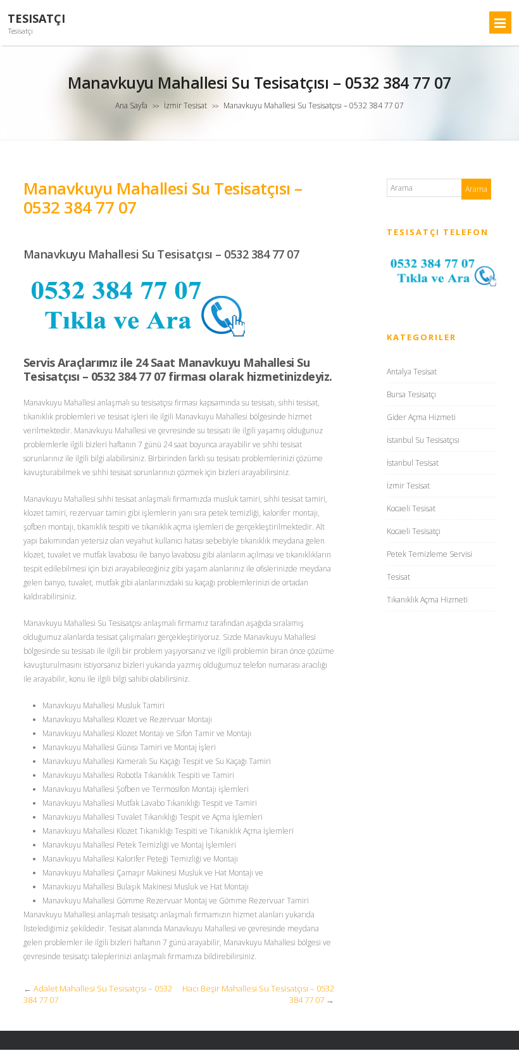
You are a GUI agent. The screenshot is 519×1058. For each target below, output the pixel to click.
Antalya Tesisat (412, 371)
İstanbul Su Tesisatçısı (423, 440)
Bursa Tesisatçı (411, 394)
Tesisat (398, 576)
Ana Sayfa (131, 105)
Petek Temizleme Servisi (429, 554)
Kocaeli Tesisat (411, 508)
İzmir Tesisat (185, 105)
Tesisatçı (36, 18)
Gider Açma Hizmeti (421, 417)
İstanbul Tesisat (413, 462)
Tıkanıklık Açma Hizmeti (427, 599)
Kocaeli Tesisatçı (414, 531)
